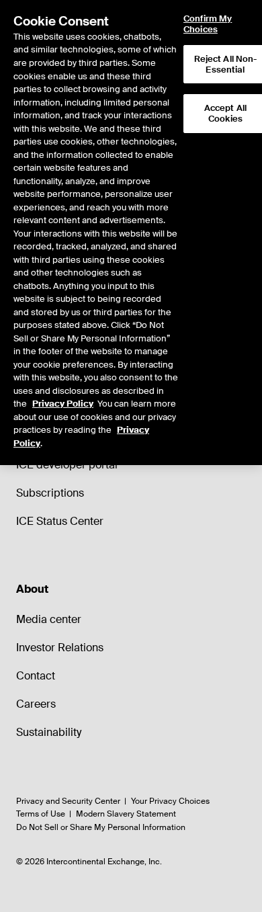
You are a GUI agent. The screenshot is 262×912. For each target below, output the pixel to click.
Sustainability (48, 732)
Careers (36, 704)
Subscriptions (50, 493)
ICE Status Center (59, 521)
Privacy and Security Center (68, 801)
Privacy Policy (62, 403)
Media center (48, 619)
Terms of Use (40, 814)
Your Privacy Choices (170, 801)
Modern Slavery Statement (126, 814)
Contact (35, 676)
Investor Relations (59, 647)
